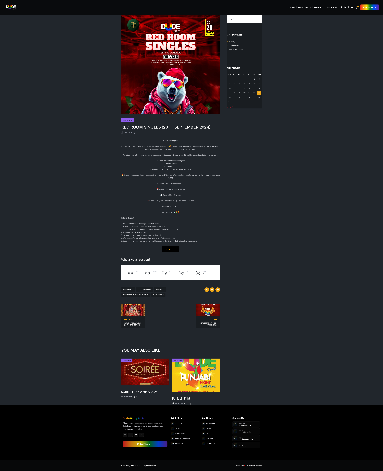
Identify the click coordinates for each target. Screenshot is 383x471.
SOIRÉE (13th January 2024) (139, 391)
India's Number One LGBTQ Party (136, 295)
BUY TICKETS (369, 7)
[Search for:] (244, 19)
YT (141, 435)
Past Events (127, 120)
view (145, 372)
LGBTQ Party (159, 295)
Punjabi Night (181, 398)
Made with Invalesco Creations (249, 466)
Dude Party (128, 289)
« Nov (230, 107)
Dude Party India (145, 289)
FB (125, 435)
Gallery (232, 41)
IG (136, 435)
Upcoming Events (236, 49)
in (130, 435)
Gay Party (160, 289)
